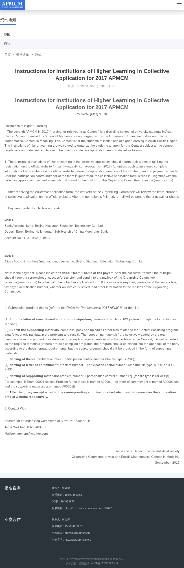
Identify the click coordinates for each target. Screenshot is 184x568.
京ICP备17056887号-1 (104, 563)
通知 (7, 44)
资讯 (7, 34)
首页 (7, 54)
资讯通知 (22, 54)
